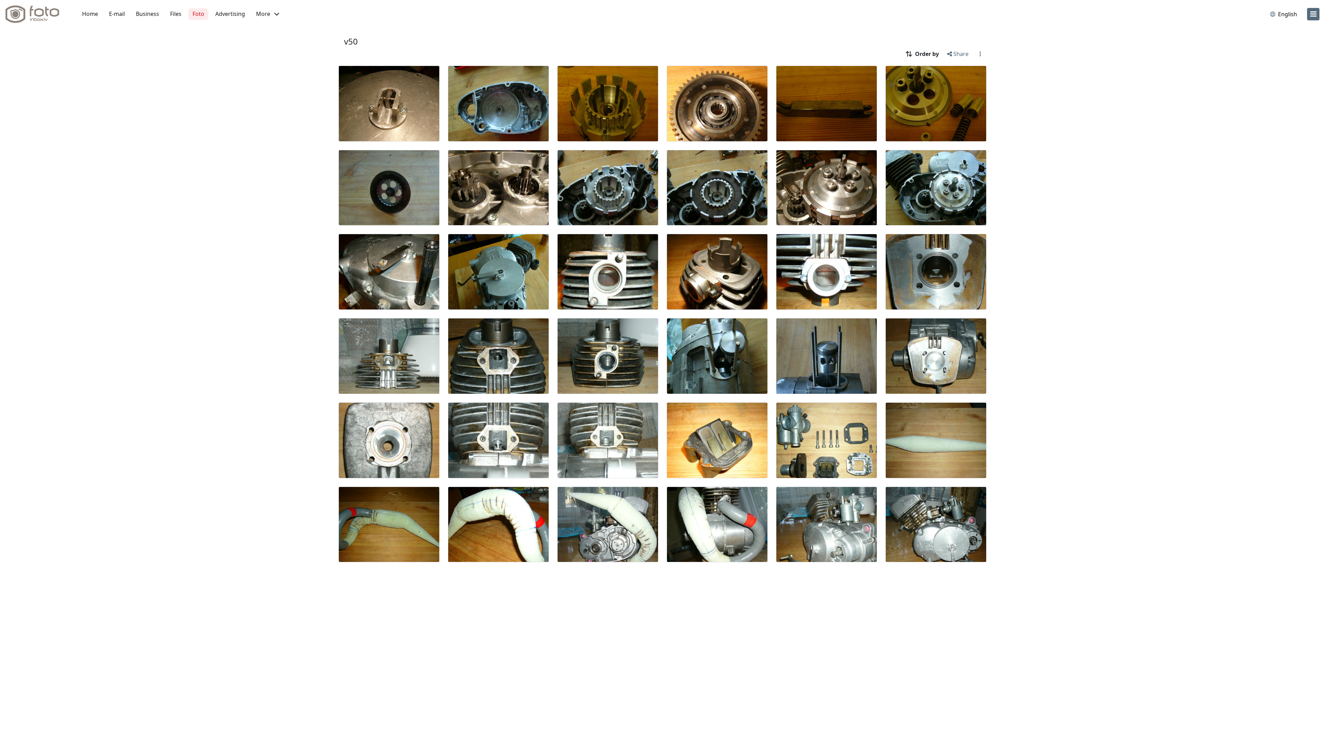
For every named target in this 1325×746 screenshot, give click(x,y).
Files (175, 14)
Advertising (230, 14)
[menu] (1313, 14)
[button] (267, 14)
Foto (198, 14)
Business (147, 14)
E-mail (117, 14)
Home (90, 14)
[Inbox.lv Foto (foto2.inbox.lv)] (36, 14)
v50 (351, 41)
